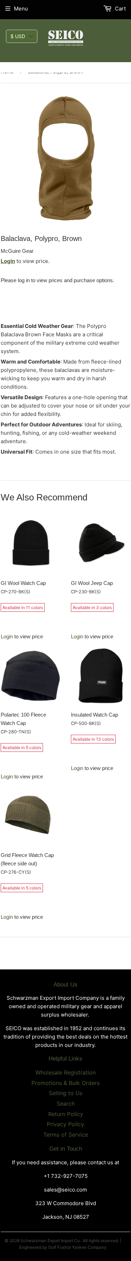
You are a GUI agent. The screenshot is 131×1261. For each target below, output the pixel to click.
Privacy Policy (65, 1124)
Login (8, 261)
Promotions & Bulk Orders (65, 1082)
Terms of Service (65, 1134)
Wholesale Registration (65, 1072)
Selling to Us (65, 1093)
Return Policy (65, 1113)
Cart (120, 8)
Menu (21, 8)
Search (66, 1103)
